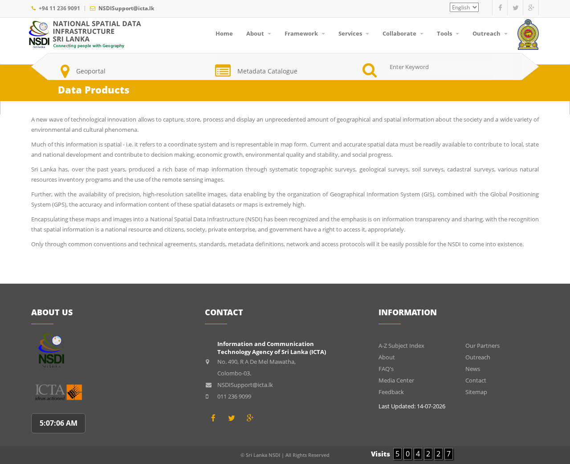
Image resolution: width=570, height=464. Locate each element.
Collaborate (400, 33)
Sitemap (476, 392)
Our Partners (482, 346)
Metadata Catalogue (267, 71)
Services (350, 33)
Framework (302, 33)
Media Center (396, 380)
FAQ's (386, 369)
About (255, 33)
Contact (475, 380)
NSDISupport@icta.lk (126, 8)
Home (224, 33)
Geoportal (91, 71)
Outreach (487, 33)
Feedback (391, 392)
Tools (445, 33)
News (472, 369)
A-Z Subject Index (401, 346)
